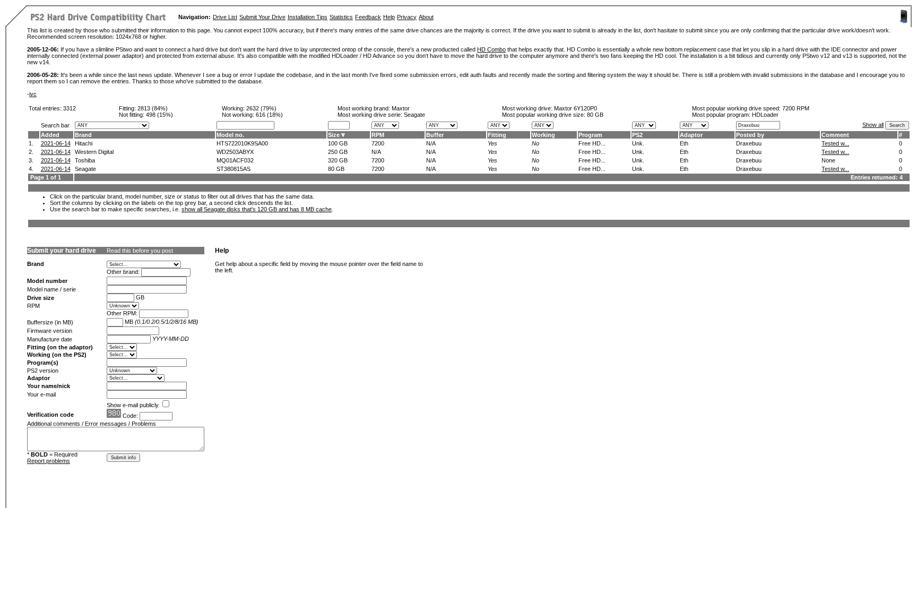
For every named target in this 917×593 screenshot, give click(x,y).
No (535, 143)
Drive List (225, 17)
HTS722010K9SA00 (242, 143)
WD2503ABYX (235, 152)
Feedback (368, 17)
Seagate (85, 169)
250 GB (338, 152)
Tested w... (835, 143)
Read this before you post (140, 250)
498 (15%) (159, 114)
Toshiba (85, 160)
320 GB (338, 160)
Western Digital (94, 152)
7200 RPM (795, 108)
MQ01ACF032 (235, 160)
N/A (431, 143)
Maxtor (401, 108)
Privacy (407, 17)
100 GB (338, 143)
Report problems (48, 461)
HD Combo (491, 49)
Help (389, 17)
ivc (33, 94)
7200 (377, 143)
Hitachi (83, 143)
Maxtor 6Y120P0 (575, 108)
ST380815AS (233, 169)
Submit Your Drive (262, 17)
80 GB (595, 114)
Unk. (638, 143)
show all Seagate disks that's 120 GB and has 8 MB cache (256, 209)
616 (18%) (269, 114)
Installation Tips (307, 17)
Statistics (341, 17)
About (426, 17)
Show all (873, 125)
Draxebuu (749, 143)
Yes (492, 143)
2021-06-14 (56, 143)
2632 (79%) (261, 108)
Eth (684, 143)
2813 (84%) (152, 108)
